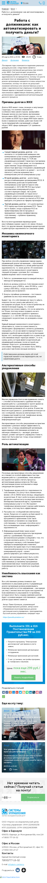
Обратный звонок (43, 3)
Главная (5, 9)
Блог (13, 9)
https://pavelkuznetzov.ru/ (13, 617)
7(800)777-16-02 (11, 860)
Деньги (4, 60)
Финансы (25, 60)
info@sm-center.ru (16, 864)
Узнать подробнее (24, 677)
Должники (14, 60)
